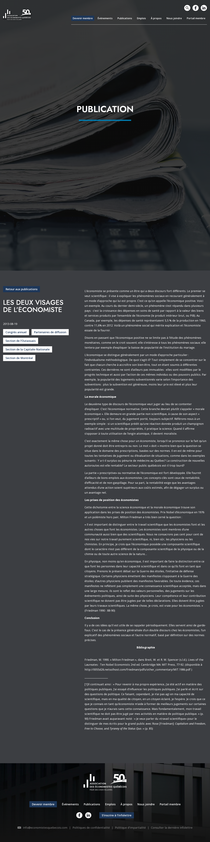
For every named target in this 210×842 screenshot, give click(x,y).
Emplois (135, 18)
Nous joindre (170, 18)
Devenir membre (70, 18)
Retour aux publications (22, 355)
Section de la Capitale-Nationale (28, 415)
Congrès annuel (16, 398)
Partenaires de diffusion (50, 398)
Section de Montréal (19, 424)
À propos (151, 18)
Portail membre (194, 18)
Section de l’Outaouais (21, 407)
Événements (95, 18)
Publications (116, 18)
